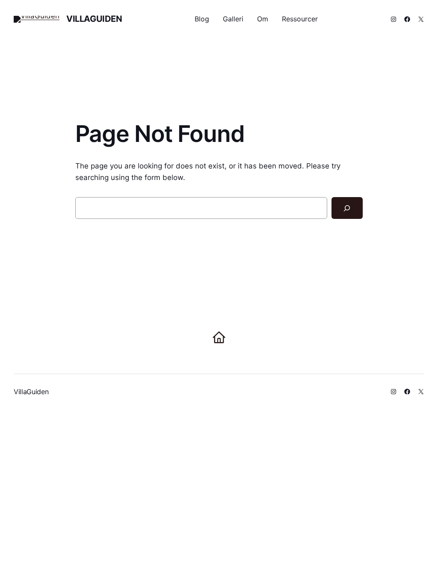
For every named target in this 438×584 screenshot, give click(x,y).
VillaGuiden (94, 19)
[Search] (347, 208)
